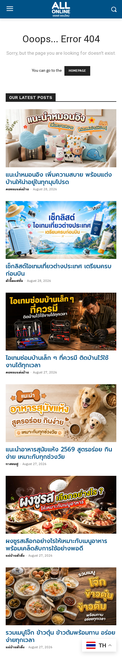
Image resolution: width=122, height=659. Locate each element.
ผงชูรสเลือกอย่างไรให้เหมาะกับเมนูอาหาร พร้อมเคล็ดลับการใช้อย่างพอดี (56, 545)
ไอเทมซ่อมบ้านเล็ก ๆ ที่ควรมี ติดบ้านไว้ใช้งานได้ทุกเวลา (57, 361)
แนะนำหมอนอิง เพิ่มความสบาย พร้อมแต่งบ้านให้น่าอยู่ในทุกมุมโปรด (59, 178)
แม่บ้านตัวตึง (15, 555)
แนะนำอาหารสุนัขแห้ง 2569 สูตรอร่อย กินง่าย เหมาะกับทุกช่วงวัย (59, 453)
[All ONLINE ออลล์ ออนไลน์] (61, 9)
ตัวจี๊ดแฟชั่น (14, 281)
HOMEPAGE (77, 70)
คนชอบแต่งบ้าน (17, 189)
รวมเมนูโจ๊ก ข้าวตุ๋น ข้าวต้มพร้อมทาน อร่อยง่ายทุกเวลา (60, 636)
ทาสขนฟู (12, 464)
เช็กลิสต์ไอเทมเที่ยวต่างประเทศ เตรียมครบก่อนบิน (59, 270)
